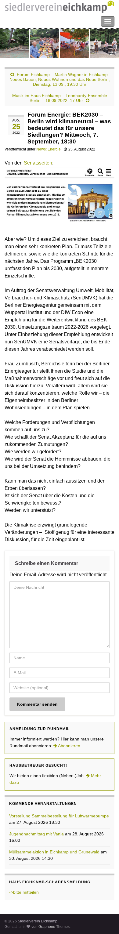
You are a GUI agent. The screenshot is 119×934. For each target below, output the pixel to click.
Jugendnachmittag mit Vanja (36, 833)
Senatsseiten (38, 162)
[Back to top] (105, 920)
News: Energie (48, 149)
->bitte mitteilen (24, 892)
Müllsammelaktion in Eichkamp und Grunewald (54, 851)
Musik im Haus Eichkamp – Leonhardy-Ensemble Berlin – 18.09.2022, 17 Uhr (59, 98)
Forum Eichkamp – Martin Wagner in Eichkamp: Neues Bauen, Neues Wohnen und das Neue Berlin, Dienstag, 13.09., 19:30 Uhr (59, 79)
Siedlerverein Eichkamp (30, 21)
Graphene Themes (54, 927)
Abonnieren (68, 745)
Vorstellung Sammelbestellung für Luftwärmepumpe (59, 815)
